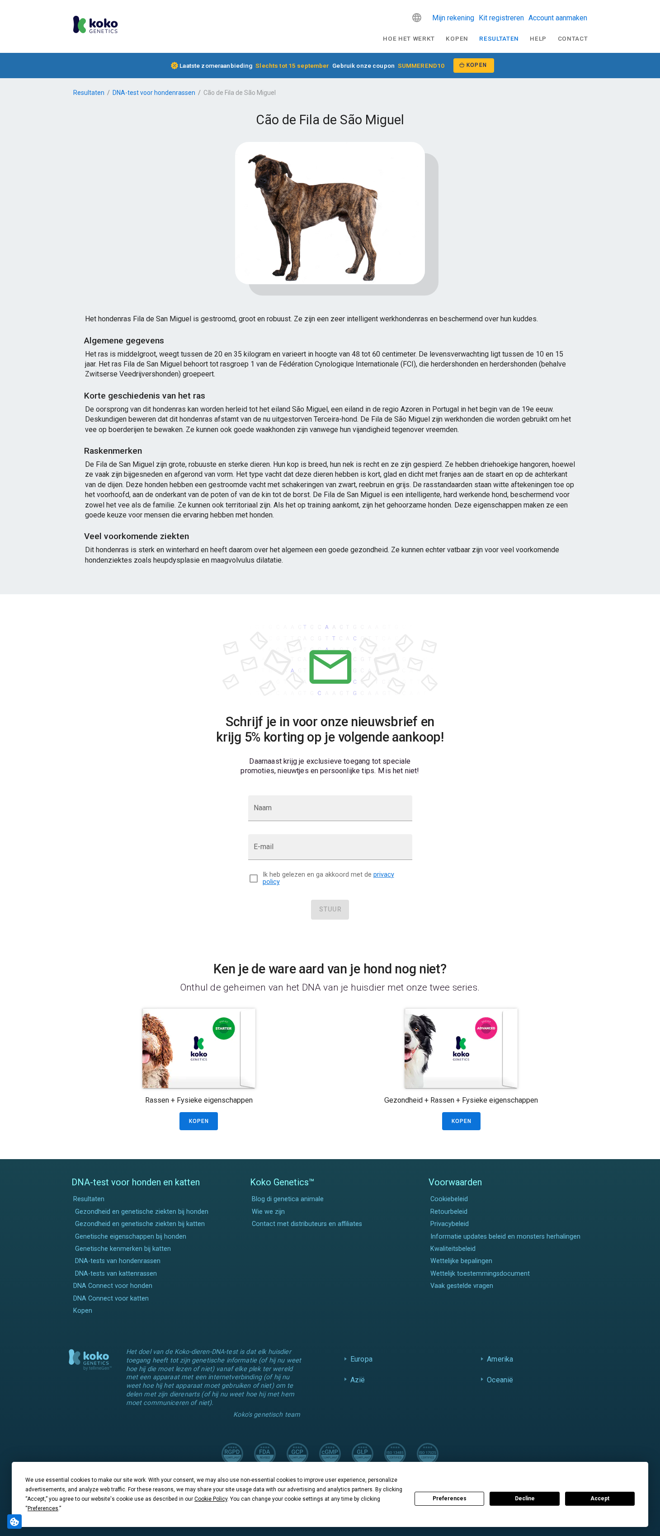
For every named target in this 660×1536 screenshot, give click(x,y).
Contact (573, 38)
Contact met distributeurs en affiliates (307, 1224)
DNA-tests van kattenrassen (116, 1274)
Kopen (457, 38)
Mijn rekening (453, 18)
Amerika (500, 1359)
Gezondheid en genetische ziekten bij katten (140, 1224)
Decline (525, 1498)
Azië (357, 1380)
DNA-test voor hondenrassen (154, 92)
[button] (417, 17)
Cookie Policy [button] (210, 1499)
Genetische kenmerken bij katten (123, 1249)
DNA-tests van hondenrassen (117, 1261)
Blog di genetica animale (288, 1199)
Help (538, 38)
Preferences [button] (43, 1508)
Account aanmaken (557, 18)
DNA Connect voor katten (111, 1298)
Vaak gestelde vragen (461, 1286)
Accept (599, 1498)
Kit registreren (501, 18)
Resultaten (499, 38)
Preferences (450, 1498)
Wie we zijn (268, 1212)
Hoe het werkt (409, 38)
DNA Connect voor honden (112, 1286)
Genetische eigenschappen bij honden (130, 1236)
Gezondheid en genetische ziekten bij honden (141, 1212)
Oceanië (500, 1380)
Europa (361, 1359)
